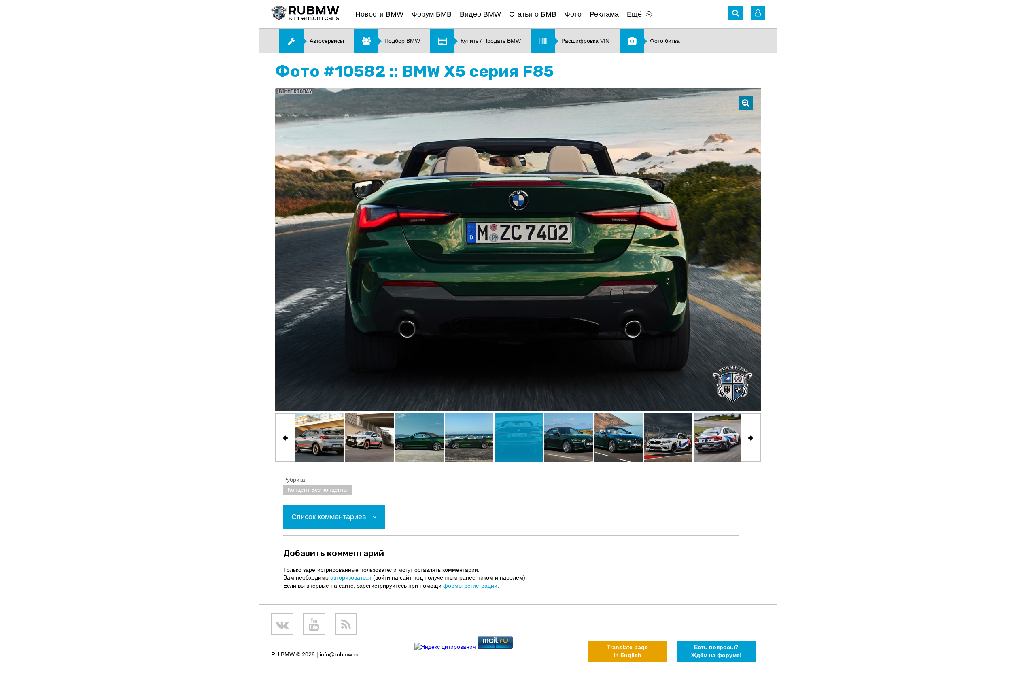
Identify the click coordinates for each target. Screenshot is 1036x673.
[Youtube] (314, 624)
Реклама (604, 14)
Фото (573, 14)
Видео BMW (480, 14)
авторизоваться (351, 577)
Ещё (634, 14)
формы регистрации (470, 585)
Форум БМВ (432, 14)
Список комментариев (329, 517)
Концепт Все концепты (318, 489)
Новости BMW (379, 14)
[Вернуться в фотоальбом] (746, 103)
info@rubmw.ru (339, 654)
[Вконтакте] (282, 624)
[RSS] (346, 624)
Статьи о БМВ (532, 14)
